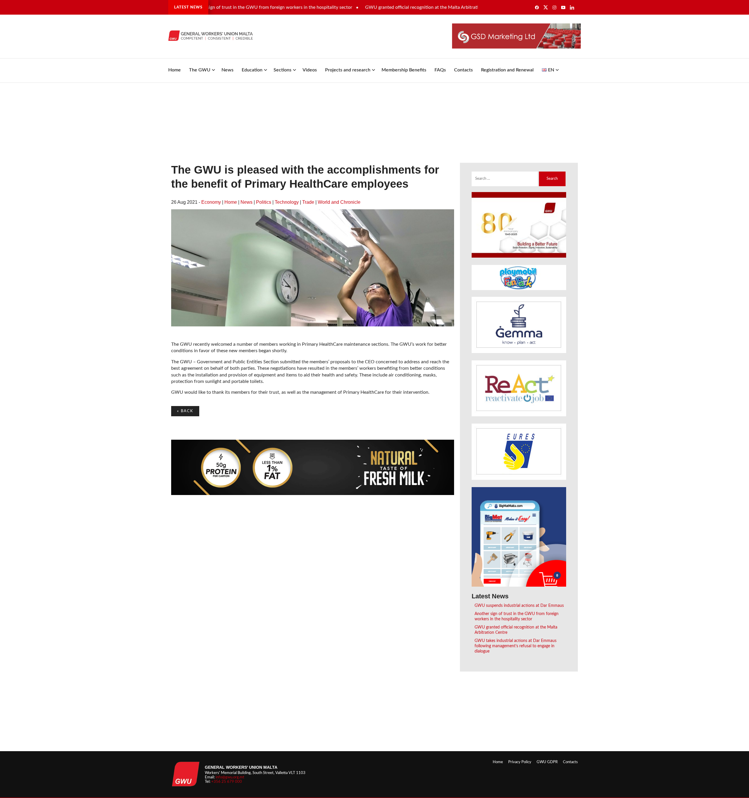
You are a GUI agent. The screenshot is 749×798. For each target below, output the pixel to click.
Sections (282, 70)
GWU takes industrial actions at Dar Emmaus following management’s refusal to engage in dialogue (515, 645)
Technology (287, 202)
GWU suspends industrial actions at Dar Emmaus (519, 605)
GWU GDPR (547, 762)
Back (185, 411)
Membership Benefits (404, 70)
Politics (263, 202)
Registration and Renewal (507, 70)
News (227, 70)
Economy (211, 202)
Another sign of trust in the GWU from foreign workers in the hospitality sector (248, 7)
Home (174, 70)
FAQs (440, 70)
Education (252, 70)
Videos (310, 70)
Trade (308, 202)
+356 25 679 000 (226, 781)
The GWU (199, 70)
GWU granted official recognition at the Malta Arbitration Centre (410, 7)
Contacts (463, 70)
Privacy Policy (519, 762)
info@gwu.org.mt (230, 777)
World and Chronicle (339, 202)
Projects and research (347, 70)
